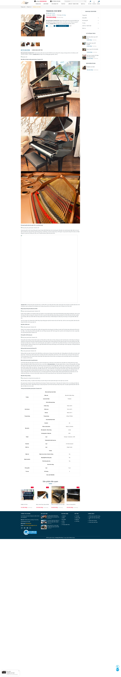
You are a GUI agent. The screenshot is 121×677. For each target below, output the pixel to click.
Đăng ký (77, 519)
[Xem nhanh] (27, 495)
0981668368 (43, 1)
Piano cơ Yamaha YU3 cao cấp (57, 504)
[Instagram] (30, 528)
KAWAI (63, 517)
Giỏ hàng (77, 521)
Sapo (74, 537)
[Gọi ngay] (117, 666)
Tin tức (63, 3)
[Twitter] (25, 528)
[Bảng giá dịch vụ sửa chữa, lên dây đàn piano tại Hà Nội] (44, 527)
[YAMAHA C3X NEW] (84, 67)
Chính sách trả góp (93, 520)
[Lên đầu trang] (119, 671)
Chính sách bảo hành (93, 522)
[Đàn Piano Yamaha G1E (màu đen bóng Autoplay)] (84, 57)
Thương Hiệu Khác (66, 524)
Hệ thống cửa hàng (56, 1)
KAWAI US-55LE (24, 504)
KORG (63, 521)
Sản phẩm (45, 3)
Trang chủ (38, 3)
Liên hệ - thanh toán (73, 3)
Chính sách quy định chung (94, 516)
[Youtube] (27, 528)
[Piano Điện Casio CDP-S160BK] (84, 43)
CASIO (63, 522)
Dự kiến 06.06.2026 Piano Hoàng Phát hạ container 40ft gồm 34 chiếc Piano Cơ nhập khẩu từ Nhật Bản (53, 516)
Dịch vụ (83, 3)
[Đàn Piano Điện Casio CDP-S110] (84, 37)
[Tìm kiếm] (85, 1)
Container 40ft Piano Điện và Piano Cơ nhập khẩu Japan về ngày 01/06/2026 (53, 521)
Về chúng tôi (55, 3)
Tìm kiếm (77, 516)
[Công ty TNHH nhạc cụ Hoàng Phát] (27, 3)
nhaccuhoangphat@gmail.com (30, 525)
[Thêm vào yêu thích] (70, 26)
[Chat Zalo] (117, 669)
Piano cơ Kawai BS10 (71, 504)
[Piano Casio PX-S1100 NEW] (84, 49)
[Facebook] (22, 528)
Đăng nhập (77, 517)
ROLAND (64, 519)
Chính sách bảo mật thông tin (94, 518)
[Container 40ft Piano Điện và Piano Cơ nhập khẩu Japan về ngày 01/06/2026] (44, 522)
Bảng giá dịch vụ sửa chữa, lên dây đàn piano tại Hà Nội (53, 526)
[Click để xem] (33, 25)
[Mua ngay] (26, 495)
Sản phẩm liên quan (50, 481)
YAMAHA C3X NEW (91, 66)
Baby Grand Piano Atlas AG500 (42, 504)
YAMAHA (64, 516)
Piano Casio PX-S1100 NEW (92, 49)
